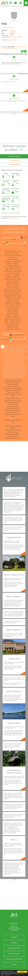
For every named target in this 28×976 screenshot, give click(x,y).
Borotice (16, 253)
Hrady (7, 361)
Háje (6, 269)
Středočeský (13, 32)
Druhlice (18, 267)
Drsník (12, 267)
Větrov (6, 321)
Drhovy (6, 267)
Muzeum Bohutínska (12, 434)
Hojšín (11, 269)
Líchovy (18, 291)
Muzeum (22, 372)
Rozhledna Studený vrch (13, 438)
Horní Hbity (7, 271)
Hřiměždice (16, 275)
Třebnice (9, 317)
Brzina (12, 255)
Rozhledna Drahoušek (13, 430)
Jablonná (7, 279)
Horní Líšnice (18, 46)
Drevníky (9, 265)
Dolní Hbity (12, 30)
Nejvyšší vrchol (20, 369)
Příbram (12, 35)
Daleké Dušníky (12, 259)
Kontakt (14, 964)
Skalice (6, 305)
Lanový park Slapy (12, 436)
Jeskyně (6, 369)
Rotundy (21, 365)
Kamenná (15, 281)
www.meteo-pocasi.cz (14, 218)
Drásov (9, 263)
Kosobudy (16, 285)
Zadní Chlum (15, 323)
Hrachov (8, 275)
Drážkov (15, 263)
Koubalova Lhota (12, 287)
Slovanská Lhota (12, 307)
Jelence (24, 46)
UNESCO (4, 350)
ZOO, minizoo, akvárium (12, 346)
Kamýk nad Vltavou (12, 283)
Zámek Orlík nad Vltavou (12, 410)
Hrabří (17, 273)
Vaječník (16, 317)
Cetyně (18, 255)
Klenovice (8, 285)
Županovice (9, 329)
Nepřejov (13, 48)
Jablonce (16, 277)
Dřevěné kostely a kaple (10, 365)
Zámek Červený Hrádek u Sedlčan (12, 415)
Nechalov (14, 295)
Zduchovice (9, 325)
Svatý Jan (9, 315)
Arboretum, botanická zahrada (10, 357)
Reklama (14, 942)
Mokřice (6, 295)
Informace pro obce (14, 948)
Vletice (18, 321)
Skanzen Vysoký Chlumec (12, 400)
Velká (13, 319)
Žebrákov (10, 327)
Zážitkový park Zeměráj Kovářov (13, 427)
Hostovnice (9, 273)
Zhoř (16, 327)
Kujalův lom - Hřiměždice (13, 390)
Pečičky (16, 299)
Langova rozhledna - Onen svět (13, 395)
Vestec (18, 319)
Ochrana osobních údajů (14, 959)
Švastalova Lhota (12, 313)
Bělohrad (7, 251)
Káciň (2, 48)
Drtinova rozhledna (12, 412)
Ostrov (19, 297)
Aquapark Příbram (12, 408)
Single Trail (14, 372)
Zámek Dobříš (12, 404)
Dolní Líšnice (17, 261)
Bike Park (6, 372)
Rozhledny (23, 357)
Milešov (17, 293)
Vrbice (7, 323)
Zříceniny (20, 361)
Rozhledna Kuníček (12, 398)
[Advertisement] (14, 129)
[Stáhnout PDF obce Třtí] (22, 51)
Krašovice (7, 291)
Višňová (12, 321)
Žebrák (16, 325)
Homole (17, 269)
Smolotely (9, 309)
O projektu (14, 937)
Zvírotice (17, 329)
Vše (3, 346)
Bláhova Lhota (16, 251)
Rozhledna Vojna (12, 406)
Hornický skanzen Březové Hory (13, 421)
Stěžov (9, 311)
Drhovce (16, 265)
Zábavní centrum (8, 376)
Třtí (4, 24)
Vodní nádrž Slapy (13, 392)
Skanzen (24, 350)
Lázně (12, 369)
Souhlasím (22, 971)
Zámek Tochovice (12, 432)
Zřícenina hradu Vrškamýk (13, 380)
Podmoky (15, 301)
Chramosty (12, 257)
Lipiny (7, 293)
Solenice (16, 309)
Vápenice (7, 319)
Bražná (6, 255)
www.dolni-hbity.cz (12, 40)
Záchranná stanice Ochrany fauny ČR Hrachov (13, 387)
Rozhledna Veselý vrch (12, 402)
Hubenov (9, 277)
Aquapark (23, 346)
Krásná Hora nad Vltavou (12, 289)
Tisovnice (16, 315)
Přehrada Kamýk (12, 384)
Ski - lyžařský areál (14, 350)
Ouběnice (10, 299)
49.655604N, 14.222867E (16, 37)
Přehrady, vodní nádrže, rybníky (14, 354)
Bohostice (9, 253)
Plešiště (8, 301)
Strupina (15, 311)
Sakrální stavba (20, 376)
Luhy (10, 48)
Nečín (20, 295)
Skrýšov (18, 305)
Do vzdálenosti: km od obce (10, 237)
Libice (13, 291)
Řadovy (17, 303)
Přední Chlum (9, 303)
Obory (14, 297)
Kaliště (6, 48)
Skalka (12, 305)
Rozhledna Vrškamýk (13, 382)
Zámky (13, 361)
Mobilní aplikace (14, 953)
